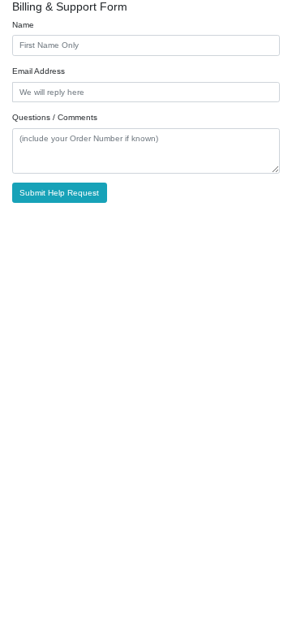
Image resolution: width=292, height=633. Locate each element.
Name (23, 24)
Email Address (38, 71)
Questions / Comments (54, 117)
